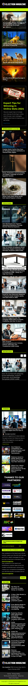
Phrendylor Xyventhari (10, 434)
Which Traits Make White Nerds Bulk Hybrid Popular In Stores (14, 186)
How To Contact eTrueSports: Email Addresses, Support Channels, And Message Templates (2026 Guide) (14, 237)
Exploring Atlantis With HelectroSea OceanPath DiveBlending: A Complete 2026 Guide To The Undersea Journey (6, 616)
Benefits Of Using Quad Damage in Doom (14, 74)
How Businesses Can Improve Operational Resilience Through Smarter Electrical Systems (14, 214)
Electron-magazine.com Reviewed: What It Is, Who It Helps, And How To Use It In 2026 (6, 653)
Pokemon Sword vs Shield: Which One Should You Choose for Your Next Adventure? (6, 460)
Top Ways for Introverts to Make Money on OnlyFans (6, 588)
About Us (21, 676)
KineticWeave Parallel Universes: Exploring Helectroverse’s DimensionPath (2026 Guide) (6, 644)
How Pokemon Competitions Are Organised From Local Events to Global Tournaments (6, 450)
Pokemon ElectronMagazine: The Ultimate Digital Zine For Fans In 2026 (14, 419)
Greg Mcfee (8, 27)
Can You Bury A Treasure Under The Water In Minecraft (14, 39)
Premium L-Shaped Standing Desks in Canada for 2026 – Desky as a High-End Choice (14, 261)
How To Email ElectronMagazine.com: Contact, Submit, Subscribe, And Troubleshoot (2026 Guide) (14, 331)
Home (9, 673)
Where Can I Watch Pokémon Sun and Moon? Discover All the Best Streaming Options (6, 469)
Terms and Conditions (10, 676)
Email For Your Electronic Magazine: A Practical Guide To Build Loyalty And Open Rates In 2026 (14, 284)
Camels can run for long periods (14, 57)
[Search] (24, 9)
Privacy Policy (16, 673)
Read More (6, 123)
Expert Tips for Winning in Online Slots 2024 (13, 106)
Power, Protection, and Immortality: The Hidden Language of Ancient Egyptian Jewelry (14, 163)
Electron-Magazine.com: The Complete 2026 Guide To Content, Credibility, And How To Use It (14, 308)
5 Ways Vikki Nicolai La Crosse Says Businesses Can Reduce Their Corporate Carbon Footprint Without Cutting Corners (6, 598)
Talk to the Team (14, 678)
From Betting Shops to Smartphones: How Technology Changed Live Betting (6, 607)
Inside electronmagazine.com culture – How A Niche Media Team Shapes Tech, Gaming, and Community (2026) (6, 626)
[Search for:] (11, 577)
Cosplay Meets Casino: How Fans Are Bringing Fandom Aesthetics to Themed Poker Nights (14, 139)
